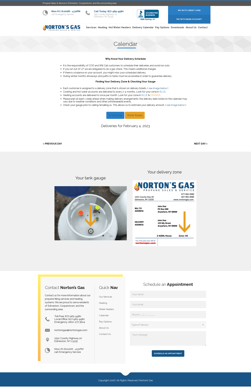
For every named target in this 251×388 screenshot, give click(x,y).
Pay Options (162, 27)
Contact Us (105, 334)
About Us (191, 27)
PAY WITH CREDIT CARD (189, 10)
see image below (158, 88)
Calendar (104, 315)
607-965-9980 (76, 319)
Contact (203, 27)
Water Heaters (106, 309)
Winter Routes (134, 115)
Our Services (105, 296)
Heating (102, 27)
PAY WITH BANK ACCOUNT (189, 19)
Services (91, 27)
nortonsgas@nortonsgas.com (70, 330)
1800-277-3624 (76, 322)
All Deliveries (115, 115)
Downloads (177, 27)
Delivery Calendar (143, 27)
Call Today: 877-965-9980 (109, 11)
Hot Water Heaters (120, 27)
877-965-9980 (73, 316)
